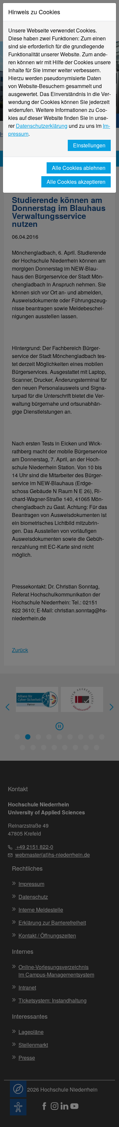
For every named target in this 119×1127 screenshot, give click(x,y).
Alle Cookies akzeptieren (76, 181)
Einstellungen (89, 145)
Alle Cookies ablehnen (78, 168)
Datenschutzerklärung (41, 125)
